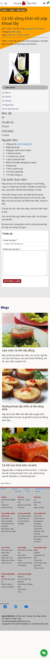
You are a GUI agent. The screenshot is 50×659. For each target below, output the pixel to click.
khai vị (27, 34)
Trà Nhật (37, 534)
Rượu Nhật (22, 548)
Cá (35, 500)
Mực (35, 558)
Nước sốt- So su (7, 558)
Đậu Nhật (37, 565)
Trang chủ (3, 489)
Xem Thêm (5, 483)
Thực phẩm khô (40, 513)
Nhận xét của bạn (12, 249)
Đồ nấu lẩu (38, 560)
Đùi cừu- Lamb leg (24, 505)
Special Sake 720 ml (25, 558)
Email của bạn (10, 240)
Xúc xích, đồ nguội (24, 574)
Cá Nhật (37, 553)
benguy (29, 28)
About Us (15, 489)
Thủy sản (37, 497)
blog (12, 10)
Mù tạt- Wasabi (6, 521)
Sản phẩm (18, 491)
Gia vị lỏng (5, 548)
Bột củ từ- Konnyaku (8, 531)
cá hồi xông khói (24, 144)
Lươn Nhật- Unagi (40, 563)
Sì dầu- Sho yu (6, 563)
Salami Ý (21, 577)
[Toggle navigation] (1, 3)
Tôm (35, 505)
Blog (28, 491)
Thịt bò (4, 497)
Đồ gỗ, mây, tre (6, 584)
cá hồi (19, 34)
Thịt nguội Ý (22, 589)
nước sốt (11, 34)
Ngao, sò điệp (39, 507)
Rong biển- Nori (7, 518)
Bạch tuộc (37, 502)
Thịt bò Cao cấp (7, 507)
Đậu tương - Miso (7, 529)
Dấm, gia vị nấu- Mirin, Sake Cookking (7, 552)
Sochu (20, 560)
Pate (19, 592)
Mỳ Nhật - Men (39, 531)
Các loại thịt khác (24, 513)
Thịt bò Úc (5, 505)
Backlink (37, 491)
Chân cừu (21, 507)
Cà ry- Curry (38, 516)
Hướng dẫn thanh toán (42, 489)
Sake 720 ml (22, 555)
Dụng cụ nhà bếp (7, 587)
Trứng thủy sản (39, 555)
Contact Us (26, 489)
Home (4, 10)
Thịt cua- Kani (39, 568)
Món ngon (21, 10)
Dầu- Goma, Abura (8, 560)
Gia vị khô (37, 542)
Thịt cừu (21, 497)
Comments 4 (39, 28)
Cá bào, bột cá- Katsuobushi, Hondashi (39, 521)
